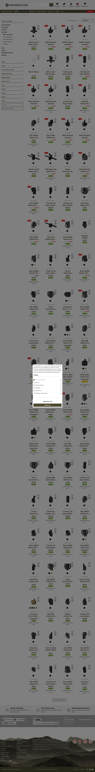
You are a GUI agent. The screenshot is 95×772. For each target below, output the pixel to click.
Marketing (37, 388)
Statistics (37, 382)
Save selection (47, 401)
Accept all (47, 405)
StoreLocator (38, 390)
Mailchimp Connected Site (41, 393)
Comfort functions (39, 385)
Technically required (40, 380)
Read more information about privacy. (51, 372)
